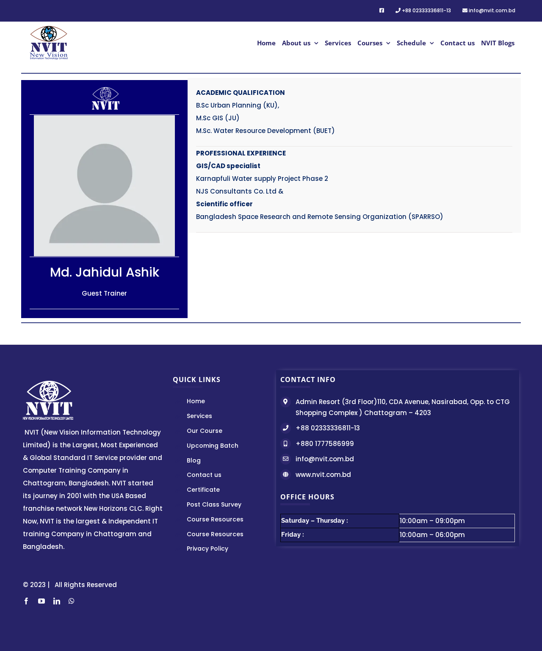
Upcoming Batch (212, 445)
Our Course (204, 431)
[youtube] (41, 601)
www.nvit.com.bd (323, 474)
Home (196, 401)
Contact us (204, 475)
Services (199, 416)
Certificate (203, 489)
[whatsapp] (72, 601)
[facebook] (26, 601)
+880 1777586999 (325, 443)
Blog (194, 460)
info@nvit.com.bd (325, 458)
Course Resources (215, 519)
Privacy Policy (207, 548)
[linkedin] (56, 601)
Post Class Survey (214, 504)
